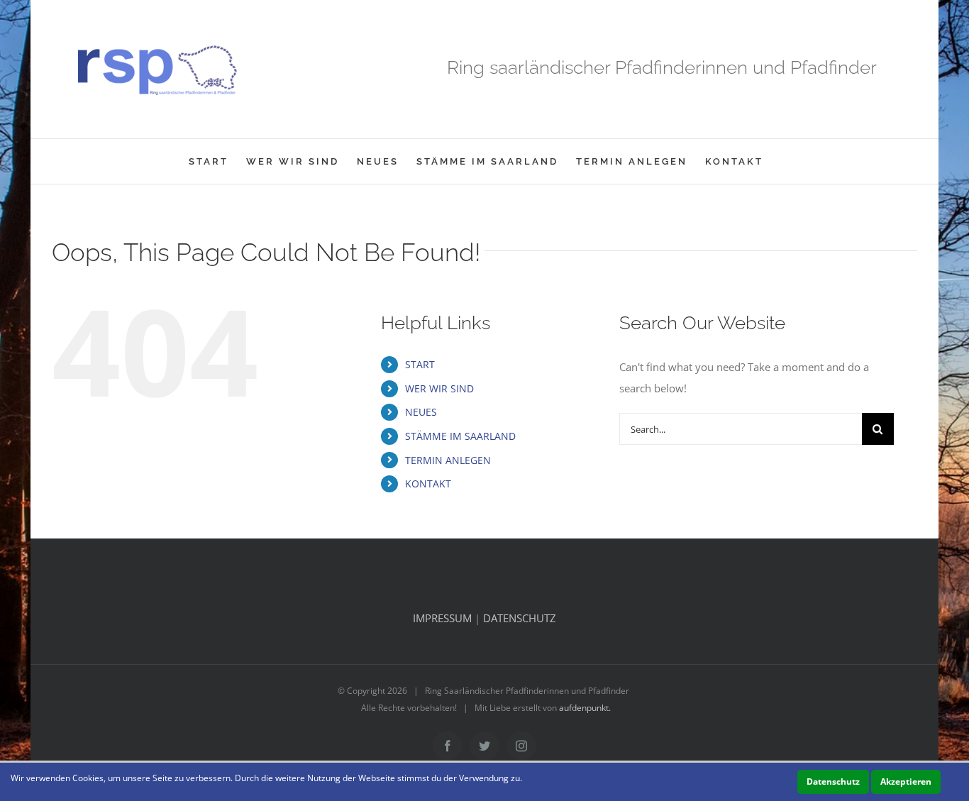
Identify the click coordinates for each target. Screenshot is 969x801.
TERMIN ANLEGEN (448, 460)
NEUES (421, 412)
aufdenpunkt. (585, 708)
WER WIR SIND (439, 388)
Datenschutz (833, 781)
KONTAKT (428, 483)
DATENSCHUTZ (519, 618)
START (420, 364)
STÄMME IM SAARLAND (460, 436)
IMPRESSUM (442, 618)
